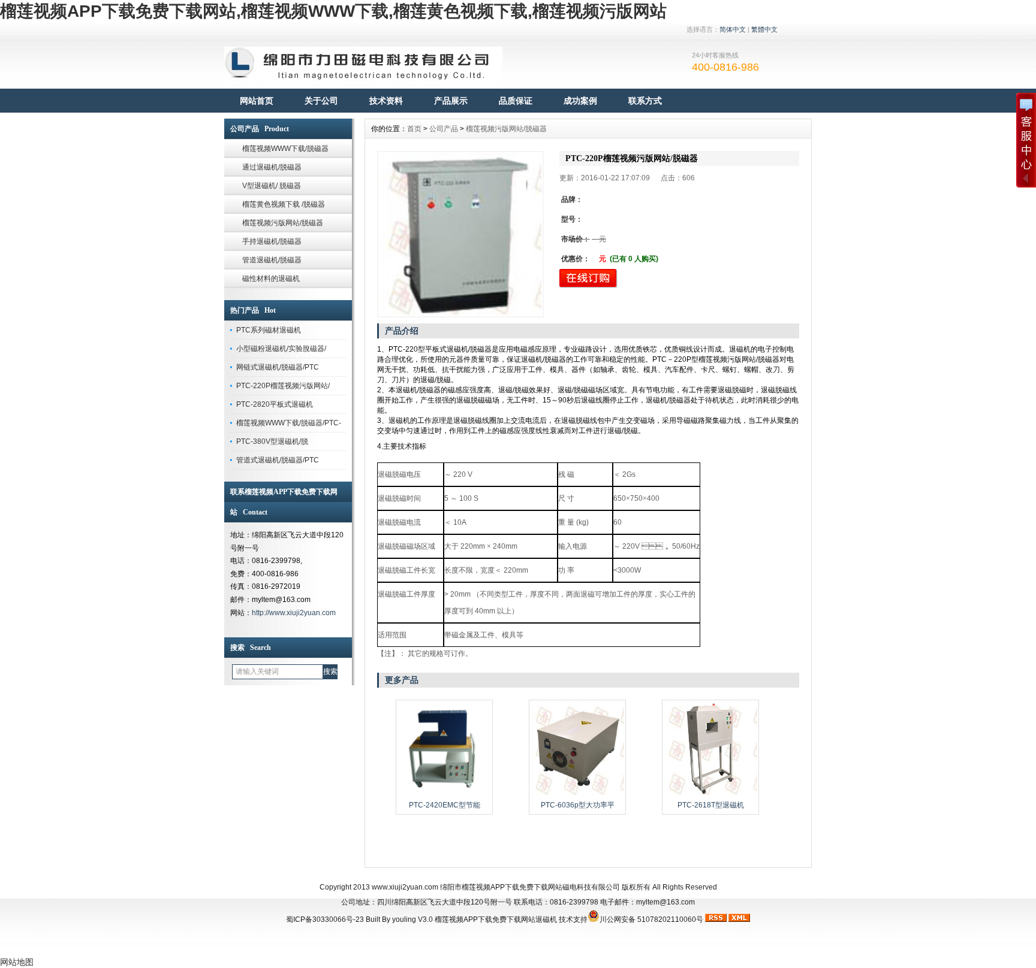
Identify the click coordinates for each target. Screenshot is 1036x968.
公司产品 (443, 129)
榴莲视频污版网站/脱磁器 (282, 223)
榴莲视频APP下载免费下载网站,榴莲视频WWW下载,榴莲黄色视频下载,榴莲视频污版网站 (333, 11)
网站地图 (17, 962)
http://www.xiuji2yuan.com (294, 613)
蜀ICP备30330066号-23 (325, 919)
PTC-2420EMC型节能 (444, 805)
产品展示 (451, 100)
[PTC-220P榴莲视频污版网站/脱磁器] (460, 234)
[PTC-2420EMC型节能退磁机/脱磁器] (444, 793)
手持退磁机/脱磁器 (272, 241)
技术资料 (386, 100)
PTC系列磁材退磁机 (268, 330)
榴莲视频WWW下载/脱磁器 (285, 148)
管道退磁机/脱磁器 (272, 260)
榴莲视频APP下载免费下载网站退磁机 (496, 919)
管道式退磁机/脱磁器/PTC (277, 460)
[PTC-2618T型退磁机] (710, 793)
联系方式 (645, 100)
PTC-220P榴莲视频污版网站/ (283, 386)
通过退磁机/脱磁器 (272, 167)
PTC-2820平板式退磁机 (274, 404)
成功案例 (580, 100)
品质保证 (515, 100)
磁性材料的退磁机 (271, 278)
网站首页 (256, 100)
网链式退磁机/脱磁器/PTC (277, 367)
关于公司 (321, 100)
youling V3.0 (412, 919)
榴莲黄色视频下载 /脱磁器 (283, 204)
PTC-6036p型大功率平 (578, 805)
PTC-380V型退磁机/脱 (272, 441)
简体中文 (732, 29)
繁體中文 (764, 29)
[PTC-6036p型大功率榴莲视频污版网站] (577, 793)
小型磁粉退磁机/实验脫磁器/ (281, 348)
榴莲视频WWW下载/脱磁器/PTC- (288, 423)
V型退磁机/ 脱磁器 (271, 186)
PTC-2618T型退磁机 (710, 805)
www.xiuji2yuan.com (405, 887)
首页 (414, 129)
